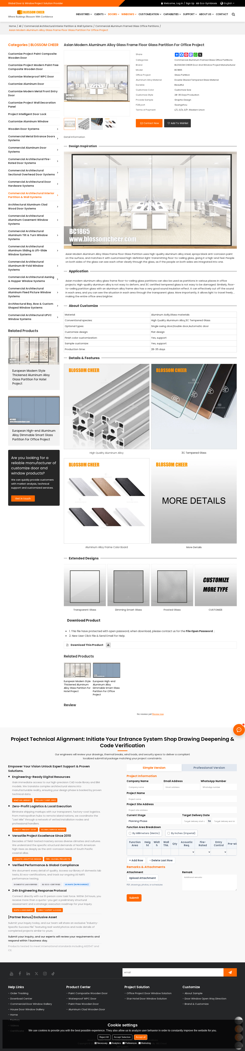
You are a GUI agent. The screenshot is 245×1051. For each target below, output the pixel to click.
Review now (158, 714)
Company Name (137, 781)
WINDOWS (127, 14)
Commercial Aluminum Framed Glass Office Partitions (127, 26)
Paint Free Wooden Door (83, 1004)
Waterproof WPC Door (82, 998)
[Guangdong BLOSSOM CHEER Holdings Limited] (30, 12)
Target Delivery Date (196, 815)
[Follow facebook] (19, 973)
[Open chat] (239, 730)
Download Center (21, 998)
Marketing (146, 1043)
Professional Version (209, 768)
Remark (187, 872)
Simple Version (154, 768)
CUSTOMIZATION (148, 14)
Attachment (135, 872)
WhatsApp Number (213, 781)
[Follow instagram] (45, 973)
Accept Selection (122, 1037)
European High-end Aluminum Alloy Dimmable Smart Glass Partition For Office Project (106, 688)
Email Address (173, 781)
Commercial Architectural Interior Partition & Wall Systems (58, 26)
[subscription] (230, 972)
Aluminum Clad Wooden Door (86, 1009)
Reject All (104, 1037)
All (20, 26)
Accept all (141, 1037)
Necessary (102, 1043)
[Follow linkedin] (28, 973)
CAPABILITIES (170, 14)
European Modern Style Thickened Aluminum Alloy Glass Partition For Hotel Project (77, 686)
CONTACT (222, 14)
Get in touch (23, 498)
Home (12, 26)
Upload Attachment (142, 878)
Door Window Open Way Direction (205, 998)
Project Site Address (140, 804)
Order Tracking (19, 993)
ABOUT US (205, 14)
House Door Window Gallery (27, 1009)
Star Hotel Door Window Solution (147, 998)
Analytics (116, 1043)
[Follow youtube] (11, 973)
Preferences (131, 1043)
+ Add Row (136, 860)
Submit (134, 898)
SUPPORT (188, 14)
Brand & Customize (197, 1004)
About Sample (193, 993)
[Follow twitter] (36, 973)
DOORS (112, 14)
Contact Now (151, 123)
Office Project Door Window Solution (149, 993)
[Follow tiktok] (53, 973)
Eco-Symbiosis (208, 3)
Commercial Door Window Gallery (31, 1004)
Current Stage (136, 815)
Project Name (136, 793)
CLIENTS (99, 14)
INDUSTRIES (83, 14)
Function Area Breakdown (144, 827)
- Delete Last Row (161, 860)
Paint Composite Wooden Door (88, 993)
